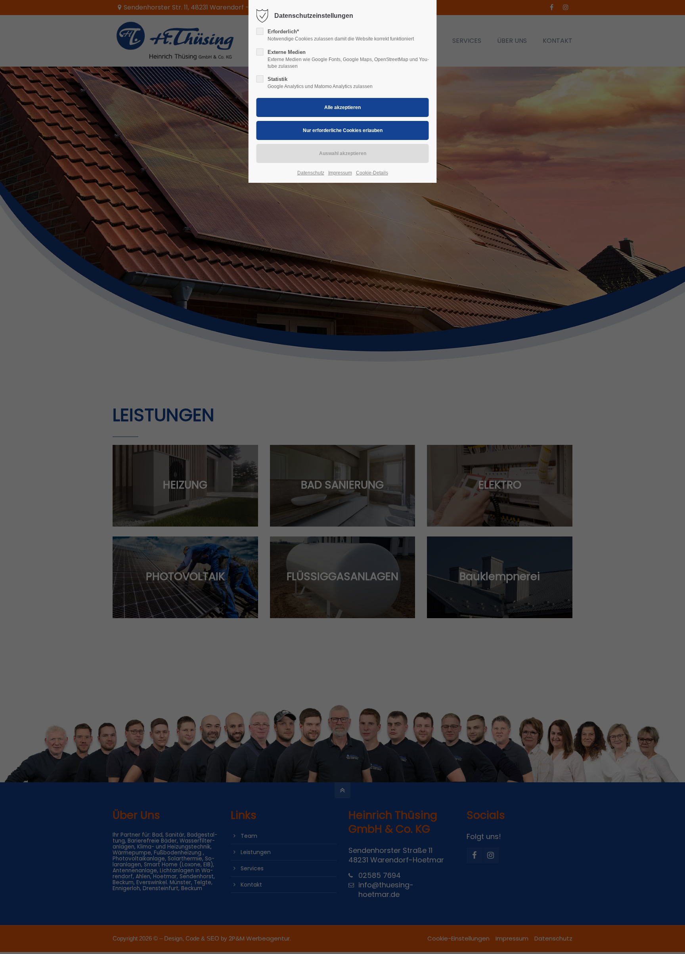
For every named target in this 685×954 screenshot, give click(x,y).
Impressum (340, 173)
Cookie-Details (372, 173)
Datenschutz (310, 173)
